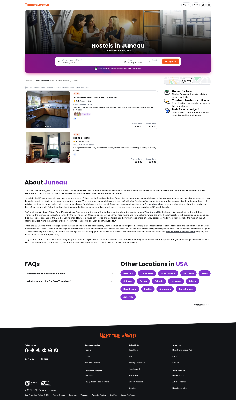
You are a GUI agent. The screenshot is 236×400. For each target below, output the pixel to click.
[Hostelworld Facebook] (27, 350)
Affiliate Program (179, 382)
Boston (143, 281)
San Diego (188, 273)
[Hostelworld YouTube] (44, 350)
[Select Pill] (203, 4)
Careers (175, 363)
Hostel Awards (134, 369)
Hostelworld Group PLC (182, 350)
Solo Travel (133, 375)
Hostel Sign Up (178, 375)
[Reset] (117, 61)
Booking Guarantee (137, 363)
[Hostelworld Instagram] (38, 350)
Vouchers (84, 395)
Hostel (76, 94)
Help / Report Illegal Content (97, 382)
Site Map (113, 395)
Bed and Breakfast (92, 363)
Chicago (127, 281)
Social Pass (133, 350)
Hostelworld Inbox (180, 388)
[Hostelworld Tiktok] (56, 350)
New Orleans (129, 289)
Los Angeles (147, 273)
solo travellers (156, 204)
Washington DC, (152, 212)
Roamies (132, 388)
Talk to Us (89, 375)
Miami (204, 273)
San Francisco (168, 273)
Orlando (159, 281)
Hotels (87, 356)
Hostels (88, 350)
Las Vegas (176, 281)
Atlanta (192, 281)
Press (174, 356)
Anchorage (165, 289)
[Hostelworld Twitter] (32, 350)
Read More (85, 87)
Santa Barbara (186, 289)
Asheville (128, 297)
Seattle (148, 289)
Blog (130, 356)
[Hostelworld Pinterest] (50, 350)
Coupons (73, 395)
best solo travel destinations (180, 231)
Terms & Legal (59, 395)
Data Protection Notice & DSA (37, 395)
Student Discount (136, 382)
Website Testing (99, 395)
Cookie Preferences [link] (128, 395)
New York (128, 273)
